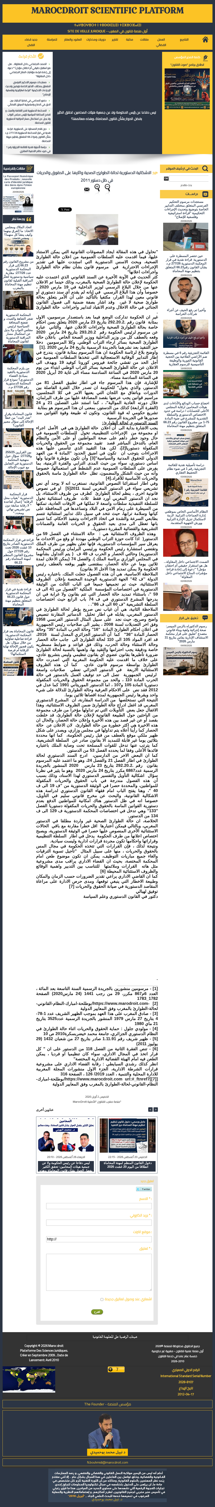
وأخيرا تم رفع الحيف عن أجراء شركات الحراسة (186, 312)
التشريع (184, 39)
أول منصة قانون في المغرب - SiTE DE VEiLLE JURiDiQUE (108, 31)
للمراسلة (52, 39)
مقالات (144, 39)
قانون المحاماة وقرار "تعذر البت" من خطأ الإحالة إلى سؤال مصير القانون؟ (18, 419)
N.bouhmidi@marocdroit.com (107, 1462)
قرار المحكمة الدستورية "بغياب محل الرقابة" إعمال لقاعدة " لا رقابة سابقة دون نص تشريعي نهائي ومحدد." (18, 503)
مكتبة (129, 39)
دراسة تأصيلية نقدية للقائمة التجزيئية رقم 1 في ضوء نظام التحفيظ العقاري (28, 149)
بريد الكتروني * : (141, 1215)
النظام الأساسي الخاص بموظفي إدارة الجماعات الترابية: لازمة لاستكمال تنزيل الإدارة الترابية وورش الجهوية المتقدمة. (186, 517)
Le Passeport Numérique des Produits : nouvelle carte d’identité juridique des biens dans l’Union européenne (18, 182)
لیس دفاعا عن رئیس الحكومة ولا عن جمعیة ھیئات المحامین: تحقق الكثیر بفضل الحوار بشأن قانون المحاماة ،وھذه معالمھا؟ (106, 115)
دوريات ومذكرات (96, 39)
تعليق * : (145, 1248)
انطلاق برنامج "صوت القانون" (187, 64)
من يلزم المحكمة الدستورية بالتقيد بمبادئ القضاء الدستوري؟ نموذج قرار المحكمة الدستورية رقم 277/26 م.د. (18, 377)
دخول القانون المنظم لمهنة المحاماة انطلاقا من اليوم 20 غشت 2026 (128, 1164)
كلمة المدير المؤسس (187, 57)
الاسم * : (145, 1198)
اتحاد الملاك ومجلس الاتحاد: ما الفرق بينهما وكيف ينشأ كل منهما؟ (18, 230)
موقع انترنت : (142, 1231)
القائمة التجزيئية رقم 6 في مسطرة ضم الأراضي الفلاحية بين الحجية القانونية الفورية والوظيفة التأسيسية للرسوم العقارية (186, 358)
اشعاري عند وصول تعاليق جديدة (128, 1299)
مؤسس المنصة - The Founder (107, 1404)
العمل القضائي (161, 42)
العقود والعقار (73, 39)
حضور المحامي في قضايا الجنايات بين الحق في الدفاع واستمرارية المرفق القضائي (29, 102)
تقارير (115, 39)
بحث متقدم (186, 185)
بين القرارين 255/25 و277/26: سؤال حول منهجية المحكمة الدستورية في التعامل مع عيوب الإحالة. (18, 459)
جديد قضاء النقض (31, 42)
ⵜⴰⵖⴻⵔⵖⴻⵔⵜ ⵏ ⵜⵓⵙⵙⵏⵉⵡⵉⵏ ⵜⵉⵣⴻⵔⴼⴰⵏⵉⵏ (107, 25)
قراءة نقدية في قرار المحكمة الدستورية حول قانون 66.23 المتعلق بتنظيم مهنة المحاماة (18, 596)
